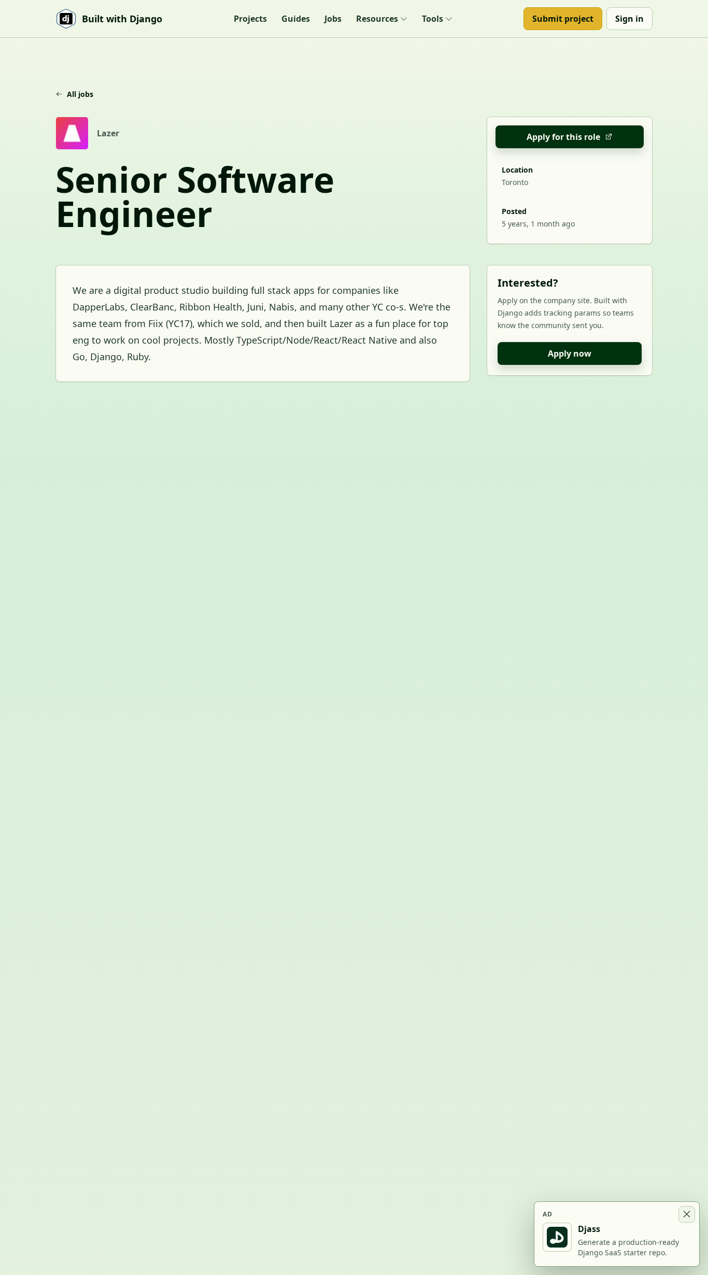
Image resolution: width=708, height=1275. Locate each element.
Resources (377, 18)
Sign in (629, 18)
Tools (432, 18)
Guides (295, 18)
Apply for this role (563, 137)
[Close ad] (686, 1214)
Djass (589, 1229)
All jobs (80, 94)
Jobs (333, 18)
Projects (250, 18)
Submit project (562, 18)
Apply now (569, 353)
